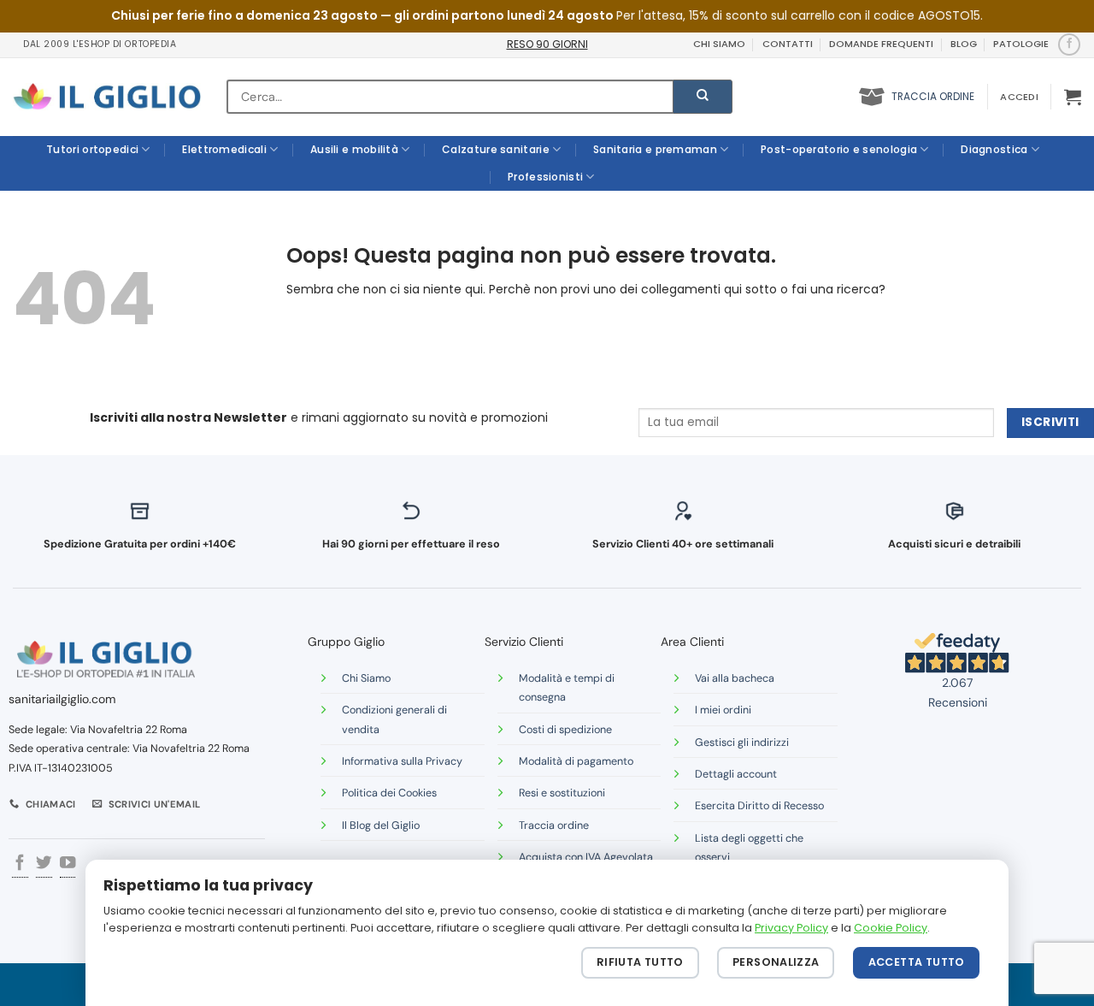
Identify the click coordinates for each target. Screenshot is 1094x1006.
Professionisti (545, 176)
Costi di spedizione (565, 730)
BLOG (963, 43)
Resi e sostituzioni (562, 793)
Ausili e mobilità (354, 149)
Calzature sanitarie (496, 149)
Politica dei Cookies (389, 793)
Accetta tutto (916, 962)
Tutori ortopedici (92, 149)
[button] (1019, 96)
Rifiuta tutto (640, 962)
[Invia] (702, 97)
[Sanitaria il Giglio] (107, 97)
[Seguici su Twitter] (43, 864)
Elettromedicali (224, 149)
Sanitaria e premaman (655, 149)
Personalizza (776, 962)
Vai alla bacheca (734, 678)
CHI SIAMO (719, 43)
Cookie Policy (890, 927)
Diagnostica (994, 149)
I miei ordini (723, 710)
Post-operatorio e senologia (839, 149)
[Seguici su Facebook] (1068, 44)
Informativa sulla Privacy (402, 761)
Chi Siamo (366, 678)
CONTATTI (787, 43)
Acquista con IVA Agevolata (586, 857)
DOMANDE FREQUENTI (881, 43)
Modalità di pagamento (576, 761)
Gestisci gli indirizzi (742, 742)
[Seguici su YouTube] (67, 864)
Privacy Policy (791, 927)
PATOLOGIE (1021, 43)
